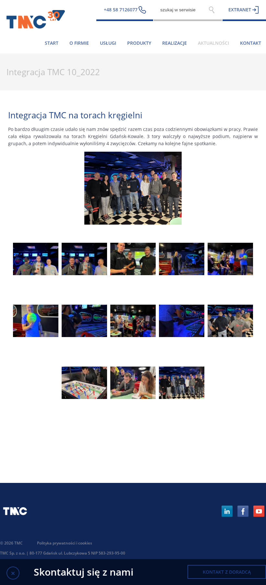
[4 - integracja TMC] (181, 273)
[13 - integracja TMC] (181, 397)
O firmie (79, 43)
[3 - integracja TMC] (133, 273)
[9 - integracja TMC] (181, 335)
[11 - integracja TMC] (84, 397)
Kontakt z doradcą (227, 572)
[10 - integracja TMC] (230, 335)
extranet (239, 9)
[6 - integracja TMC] (35, 335)
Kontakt (250, 43)
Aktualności (213, 43)
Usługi (108, 43)
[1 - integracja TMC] (35, 273)
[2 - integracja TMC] (84, 273)
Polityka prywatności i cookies (64, 543)
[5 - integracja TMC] (230, 273)
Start (51, 43)
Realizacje (174, 43)
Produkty (139, 43)
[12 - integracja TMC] (133, 397)
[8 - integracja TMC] (133, 335)
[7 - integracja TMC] (84, 335)
